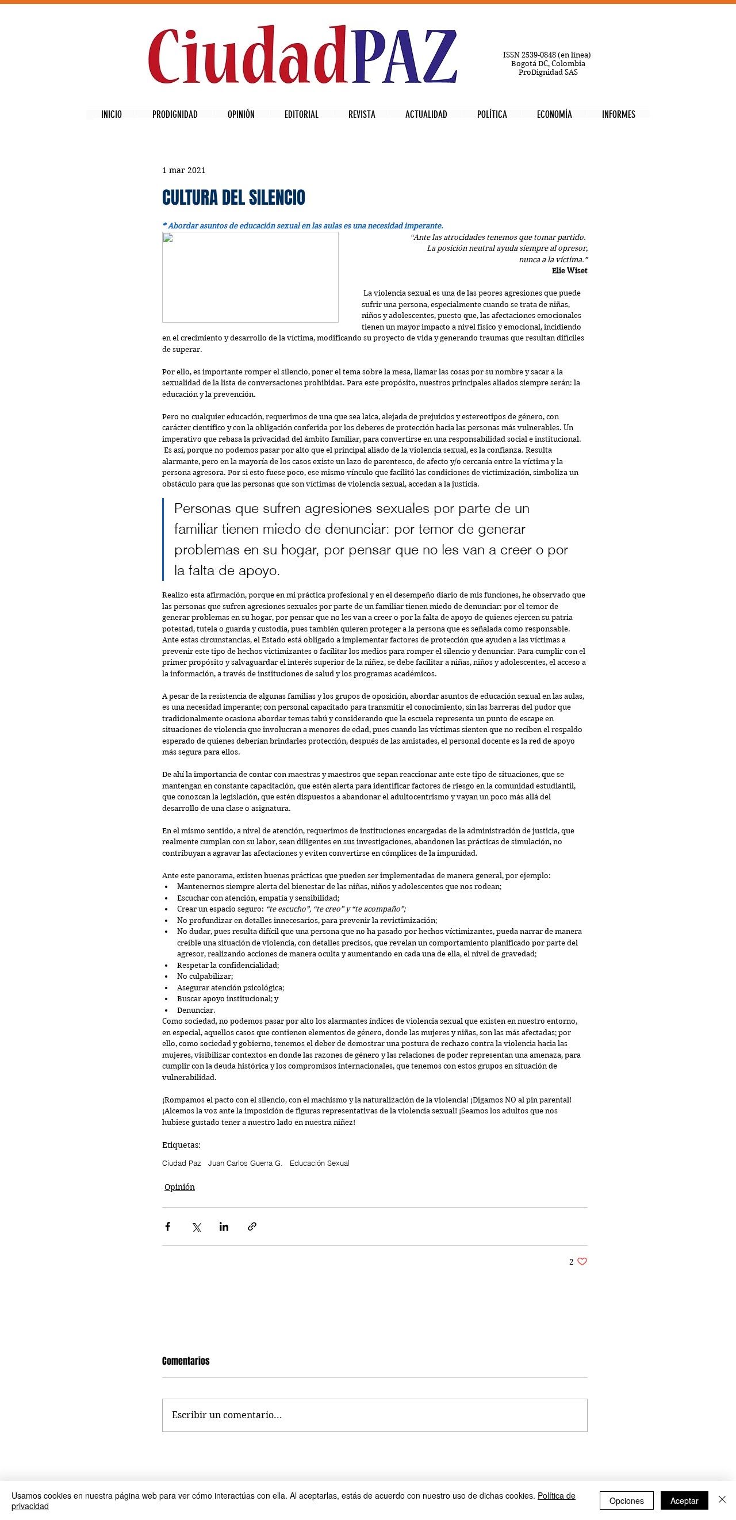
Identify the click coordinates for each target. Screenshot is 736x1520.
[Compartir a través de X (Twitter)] (195, 1226)
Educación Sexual (320, 1162)
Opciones (627, 1500)
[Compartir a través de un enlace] (252, 1226)
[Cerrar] (722, 1500)
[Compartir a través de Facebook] (167, 1226)
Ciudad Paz (181, 1162)
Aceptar (684, 1500)
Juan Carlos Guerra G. (245, 1162)
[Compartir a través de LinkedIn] (223, 1226)
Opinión (179, 1187)
